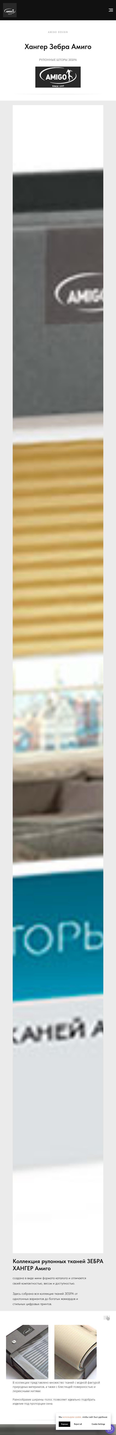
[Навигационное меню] (111, 10)
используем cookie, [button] (72, 1417)
